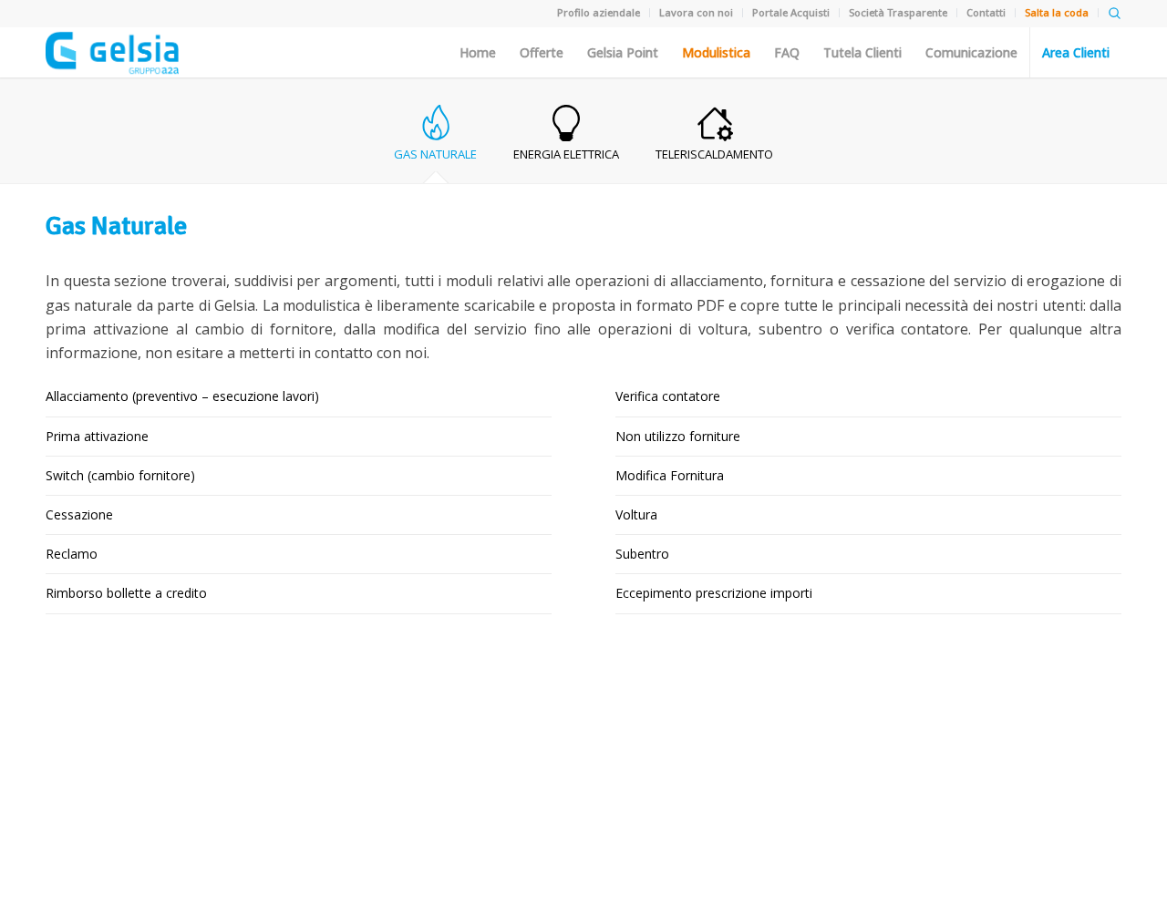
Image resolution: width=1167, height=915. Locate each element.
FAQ (787, 52)
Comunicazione (971, 52)
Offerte (541, 52)
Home (478, 52)
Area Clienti (1076, 52)
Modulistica (716, 52)
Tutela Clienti (862, 52)
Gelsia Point (622, 52)
